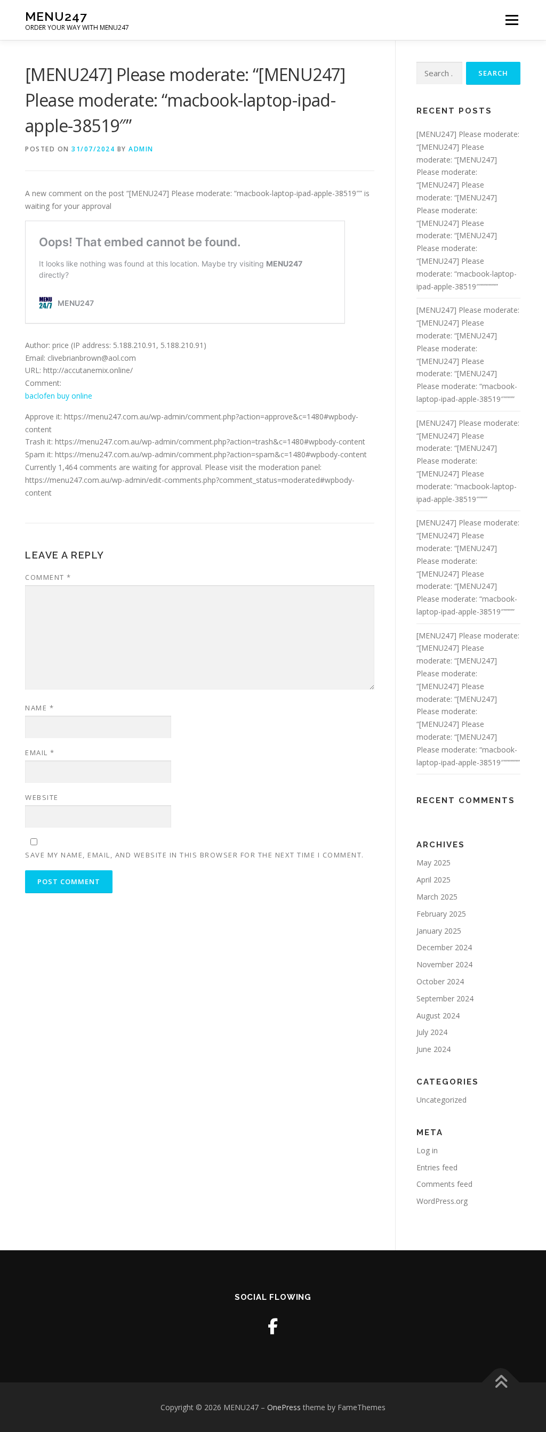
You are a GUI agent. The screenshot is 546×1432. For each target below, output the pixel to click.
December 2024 (444, 947)
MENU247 (56, 16)
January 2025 (438, 931)
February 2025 (441, 914)
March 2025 (436, 897)
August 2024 (438, 1015)
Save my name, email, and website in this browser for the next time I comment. (194, 855)
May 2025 (433, 862)
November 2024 (444, 964)
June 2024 (433, 1049)
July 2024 (431, 1032)
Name (39, 708)
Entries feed (436, 1167)
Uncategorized (441, 1100)
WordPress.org (442, 1201)
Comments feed (444, 1184)
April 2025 (433, 880)
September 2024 (444, 998)
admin (141, 148)
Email (40, 752)
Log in (427, 1150)
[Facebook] (273, 1326)
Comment (48, 577)
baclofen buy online (58, 396)
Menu (511, 20)
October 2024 (440, 981)
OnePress (284, 1407)
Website (42, 797)
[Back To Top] (501, 1382)
